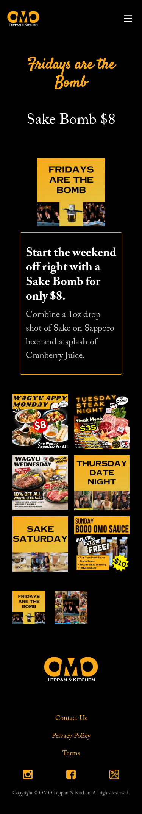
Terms (71, 753)
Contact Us (71, 718)
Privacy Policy (71, 736)
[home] (22, 18)
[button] (127, 18)
